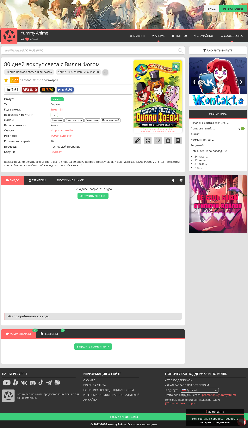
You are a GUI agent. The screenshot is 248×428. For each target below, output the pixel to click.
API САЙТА (90, 399)
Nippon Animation (62, 130)
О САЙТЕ (89, 380)
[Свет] (173, 180)
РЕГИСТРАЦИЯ (233, 8)
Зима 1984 (57, 109)
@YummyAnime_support (181, 403)
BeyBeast (56, 152)
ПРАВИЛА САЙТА (94, 385)
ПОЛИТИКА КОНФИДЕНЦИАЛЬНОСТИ (108, 390)
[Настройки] (181, 180)
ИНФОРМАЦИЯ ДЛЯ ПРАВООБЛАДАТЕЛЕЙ (111, 395)
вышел (57, 99)
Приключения (74, 120)
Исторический (110, 120)
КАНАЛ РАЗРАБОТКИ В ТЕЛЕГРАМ (187, 385)
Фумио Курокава (61, 136)
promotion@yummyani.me (219, 395)
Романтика (92, 120)
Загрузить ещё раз (93, 196)
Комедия (57, 120)
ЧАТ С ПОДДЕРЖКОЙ (179, 380)
